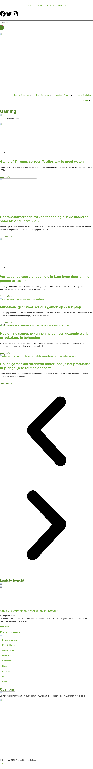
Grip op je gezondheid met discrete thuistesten (29, 610)
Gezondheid (7, 661)
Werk (4, 682)
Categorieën (10, 632)
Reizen (5, 666)
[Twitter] (9, 14)
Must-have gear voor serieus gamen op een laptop (40, 307)
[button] (46, 432)
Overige (84, 100)
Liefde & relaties (84, 95)
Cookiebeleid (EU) (46, 5)
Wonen (5, 676)
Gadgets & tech (62, 95)
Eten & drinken (42, 95)
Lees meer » (5, 626)
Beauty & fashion (21, 95)
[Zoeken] (2, 27)
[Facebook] (3, 14)
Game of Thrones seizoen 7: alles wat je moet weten (42, 161)
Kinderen (6, 671)
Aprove (4, 763)
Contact (30, 5)
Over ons (62, 5)
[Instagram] (15, 14)
